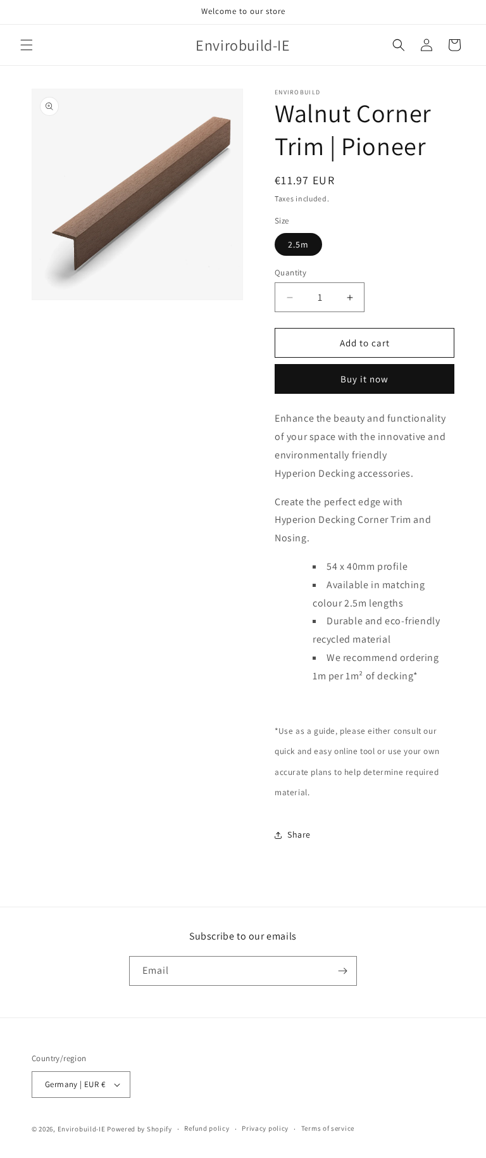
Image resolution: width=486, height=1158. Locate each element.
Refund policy (206, 1128)
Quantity (290, 272)
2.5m (298, 244)
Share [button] (299, 834)
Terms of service (327, 1128)
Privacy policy (265, 1128)
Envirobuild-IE (82, 1128)
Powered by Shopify (139, 1128)
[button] (26, 45)
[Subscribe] (342, 971)
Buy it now (364, 379)
